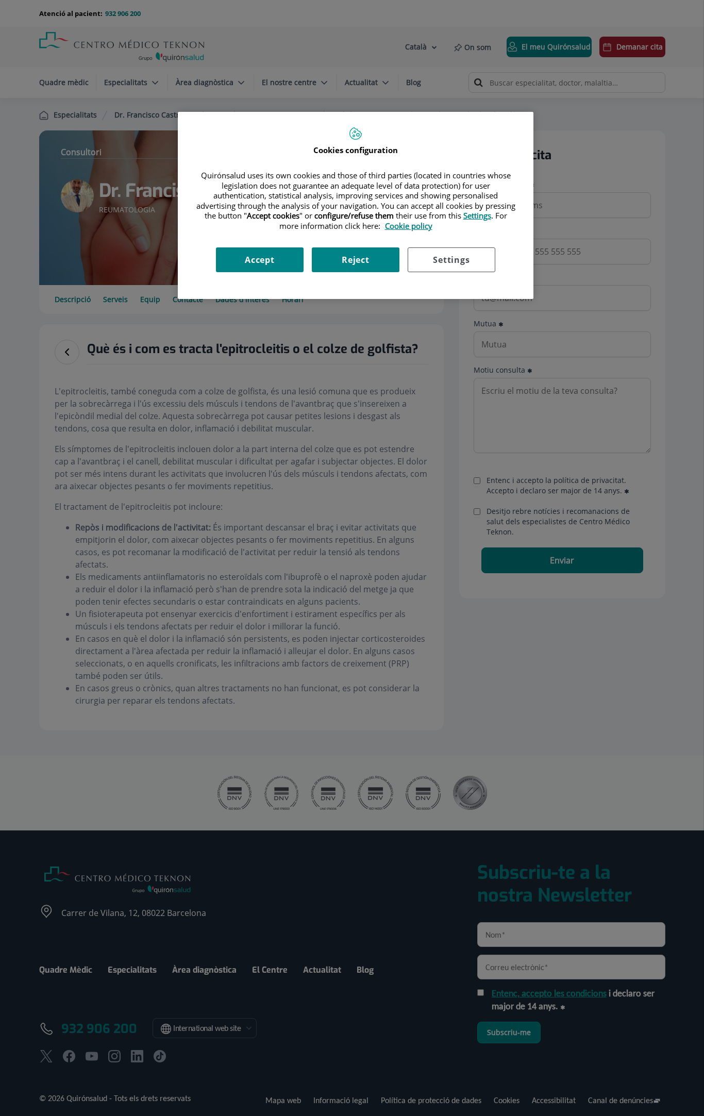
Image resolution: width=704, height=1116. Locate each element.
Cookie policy (408, 226)
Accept (260, 259)
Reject (356, 259)
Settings (451, 259)
